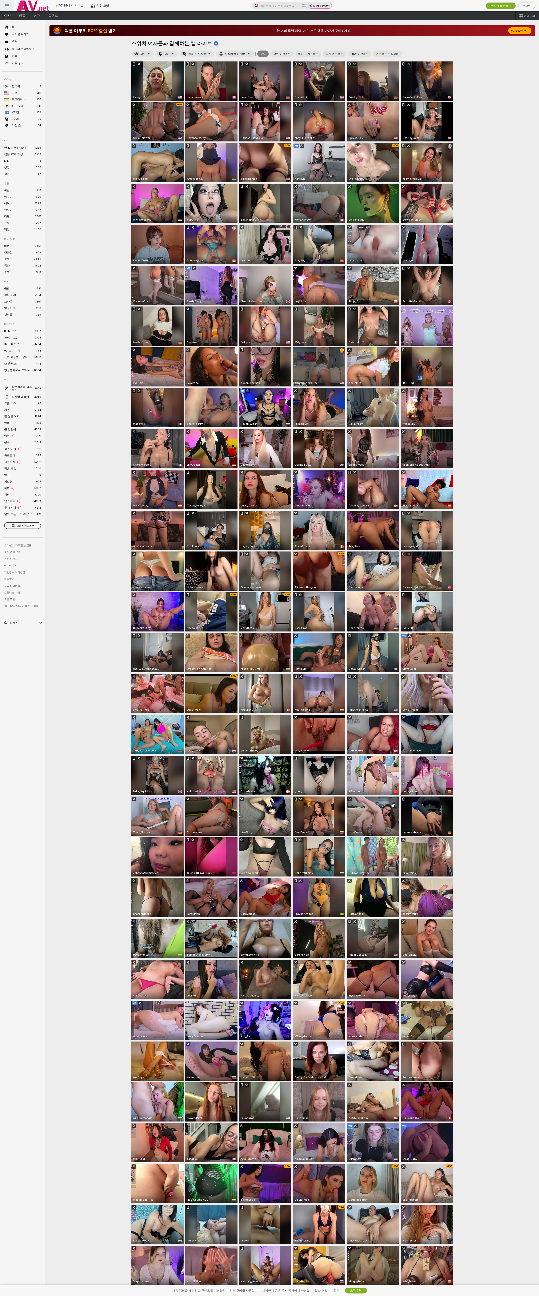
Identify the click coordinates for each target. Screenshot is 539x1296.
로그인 (527, 5)
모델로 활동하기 (13, 585)
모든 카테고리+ (25, 525)
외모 (143, 54)
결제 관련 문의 (12, 552)
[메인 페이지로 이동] (32, 5)
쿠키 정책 (288, 1290)
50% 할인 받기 (519, 30)
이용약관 (9, 579)
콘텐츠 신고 (10, 558)
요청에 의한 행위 (235, 54)
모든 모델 (9, 599)
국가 (167, 54)
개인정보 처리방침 (14, 572)
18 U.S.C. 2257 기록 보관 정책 (21, 606)
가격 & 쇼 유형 (197, 54)
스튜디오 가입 (12, 592)
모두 (263, 54)
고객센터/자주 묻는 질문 (18, 545)
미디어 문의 (10, 565)
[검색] (304, 6)
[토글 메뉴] (6, 5)
